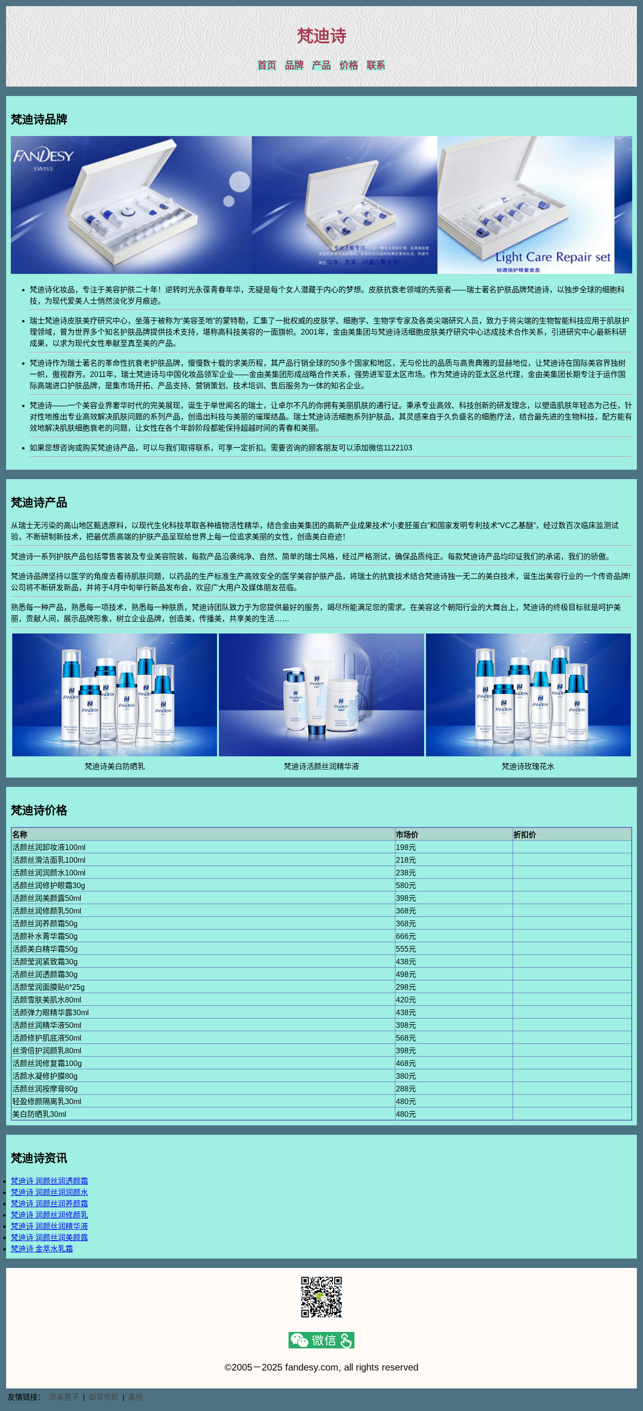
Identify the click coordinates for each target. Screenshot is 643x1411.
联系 (376, 65)
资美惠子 (64, 1397)
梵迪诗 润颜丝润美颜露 (49, 1238)
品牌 (294, 65)
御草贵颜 (103, 1397)
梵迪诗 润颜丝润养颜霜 (49, 1204)
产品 (321, 65)
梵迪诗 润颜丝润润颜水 (49, 1192)
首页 (266, 65)
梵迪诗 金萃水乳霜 (42, 1249)
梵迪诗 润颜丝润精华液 (49, 1226)
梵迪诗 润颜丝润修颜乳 (49, 1215)
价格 (348, 65)
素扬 (135, 1397)
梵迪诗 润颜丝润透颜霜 (49, 1181)
